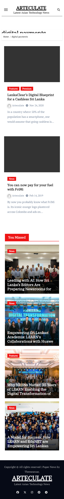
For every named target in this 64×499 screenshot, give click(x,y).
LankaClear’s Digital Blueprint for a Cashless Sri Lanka (30, 97)
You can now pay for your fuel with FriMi (30, 187)
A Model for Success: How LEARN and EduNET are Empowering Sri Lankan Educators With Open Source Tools (31, 446)
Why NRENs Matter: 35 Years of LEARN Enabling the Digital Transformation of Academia (31, 391)
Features (13, 88)
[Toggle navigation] (6, 10)
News (11, 178)
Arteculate (18, 105)
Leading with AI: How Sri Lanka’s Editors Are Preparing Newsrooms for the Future (29, 286)
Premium (27, 88)
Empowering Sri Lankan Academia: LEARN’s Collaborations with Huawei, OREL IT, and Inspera (31, 339)
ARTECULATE (31, 8)
